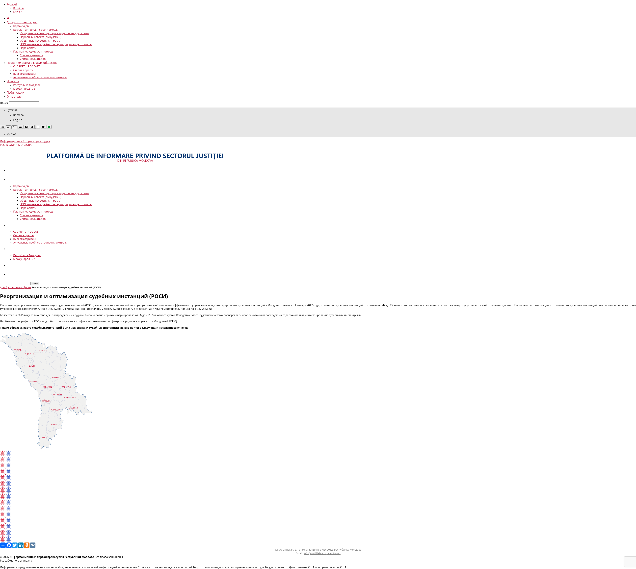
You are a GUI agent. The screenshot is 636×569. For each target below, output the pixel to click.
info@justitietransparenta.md (322, 553)
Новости (13, 81)
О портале (14, 96)
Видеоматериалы (24, 74)
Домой (3, 287)
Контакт (11, 134)
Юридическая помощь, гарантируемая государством (54, 33)
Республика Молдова (27, 85)
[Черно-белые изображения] (26, 127)
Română (18, 8)
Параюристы (28, 48)
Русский (12, 4)
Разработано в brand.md (16, 560)
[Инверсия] (32, 127)
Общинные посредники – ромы (40, 40)
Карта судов (21, 26)
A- (8, 127)
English (17, 12)
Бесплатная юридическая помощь (35, 29)
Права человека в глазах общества (32, 63)
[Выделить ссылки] (20, 127)
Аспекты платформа (19, 287)
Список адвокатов (31, 55)
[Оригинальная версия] (2, 127)
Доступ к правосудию (22, 22)
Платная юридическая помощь (33, 51)
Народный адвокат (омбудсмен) (40, 37)
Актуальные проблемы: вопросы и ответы (40, 77)
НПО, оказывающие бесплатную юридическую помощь (56, 44)
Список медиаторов (33, 59)
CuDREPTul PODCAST (26, 66)
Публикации (15, 92)
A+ (14, 127)
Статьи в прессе (23, 70)
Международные (24, 88)
